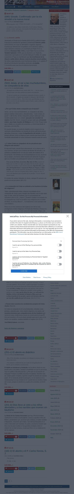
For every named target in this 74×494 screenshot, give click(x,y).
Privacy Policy (47, 277)
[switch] (59, 245)
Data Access (37, 277)
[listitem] (37, 241)
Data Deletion (27, 277)
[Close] (68, 216)
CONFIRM (24, 271)
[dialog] (37, 247)
